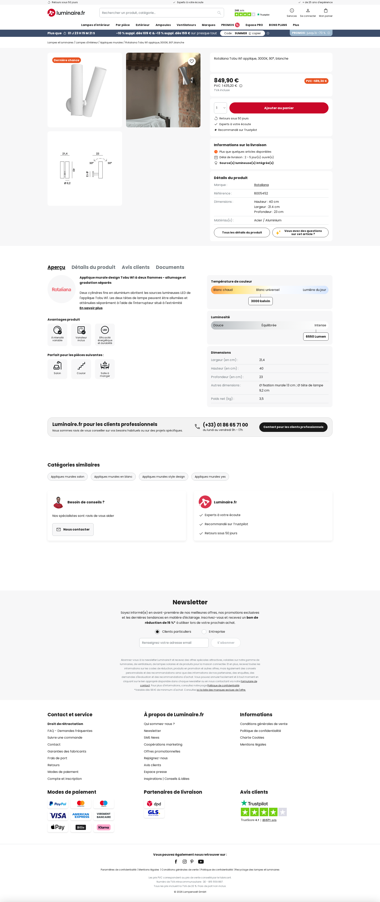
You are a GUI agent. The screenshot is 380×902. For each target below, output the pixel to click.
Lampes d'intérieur (87, 42)
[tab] (56, 267)
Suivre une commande (65, 737)
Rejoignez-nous (156, 758)
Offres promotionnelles (162, 751)
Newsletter (152, 731)
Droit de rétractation (65, 724)
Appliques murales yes (210, 477)
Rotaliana (261, 185)
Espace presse (155, 772)
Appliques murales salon (67, 477)
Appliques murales (111, 42)
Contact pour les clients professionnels (293, 427)
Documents (170, 267)
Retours (54, 765)
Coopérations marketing (163, 744)
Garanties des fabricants (67, 751)
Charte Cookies (252, 737)
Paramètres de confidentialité (118, 869)
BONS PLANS (278, 25)
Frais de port (57, 758)
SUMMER (242, 33)
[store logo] (66, 13)
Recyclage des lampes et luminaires (257, 869)
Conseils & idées (176, 778)
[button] (85, 168)
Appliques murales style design (163, 477)
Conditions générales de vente (264, 724)
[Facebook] (178, 861)
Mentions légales (253, 744)
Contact (54, 744)
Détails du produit (93, 267)
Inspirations (153, 778)
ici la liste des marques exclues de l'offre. (221, 690)
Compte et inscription (65, 778)
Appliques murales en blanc (113, 477)
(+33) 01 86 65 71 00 (225, 425)
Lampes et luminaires (60, 42)
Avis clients (136, 267)
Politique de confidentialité (223, 685)
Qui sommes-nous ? (159, 724)
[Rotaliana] (62, 289)
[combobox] (162, 12)
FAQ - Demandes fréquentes (70, 731)
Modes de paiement (63, 772)
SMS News (151, 737)
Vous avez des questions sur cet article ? (303, 232)
